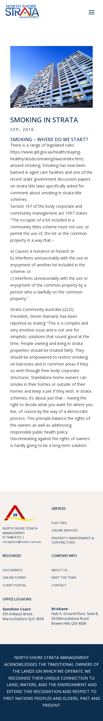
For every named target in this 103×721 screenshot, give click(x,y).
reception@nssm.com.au (22, 542)
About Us (59, 570)
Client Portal (14, 585)
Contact (59, 585)
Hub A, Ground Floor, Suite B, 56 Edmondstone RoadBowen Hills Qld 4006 (75, 618)
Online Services (65, 530)
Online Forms (14, 577)
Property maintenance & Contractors (73, 540)
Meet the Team (64, 577)
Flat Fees (59, 523)
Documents (12, 570)
